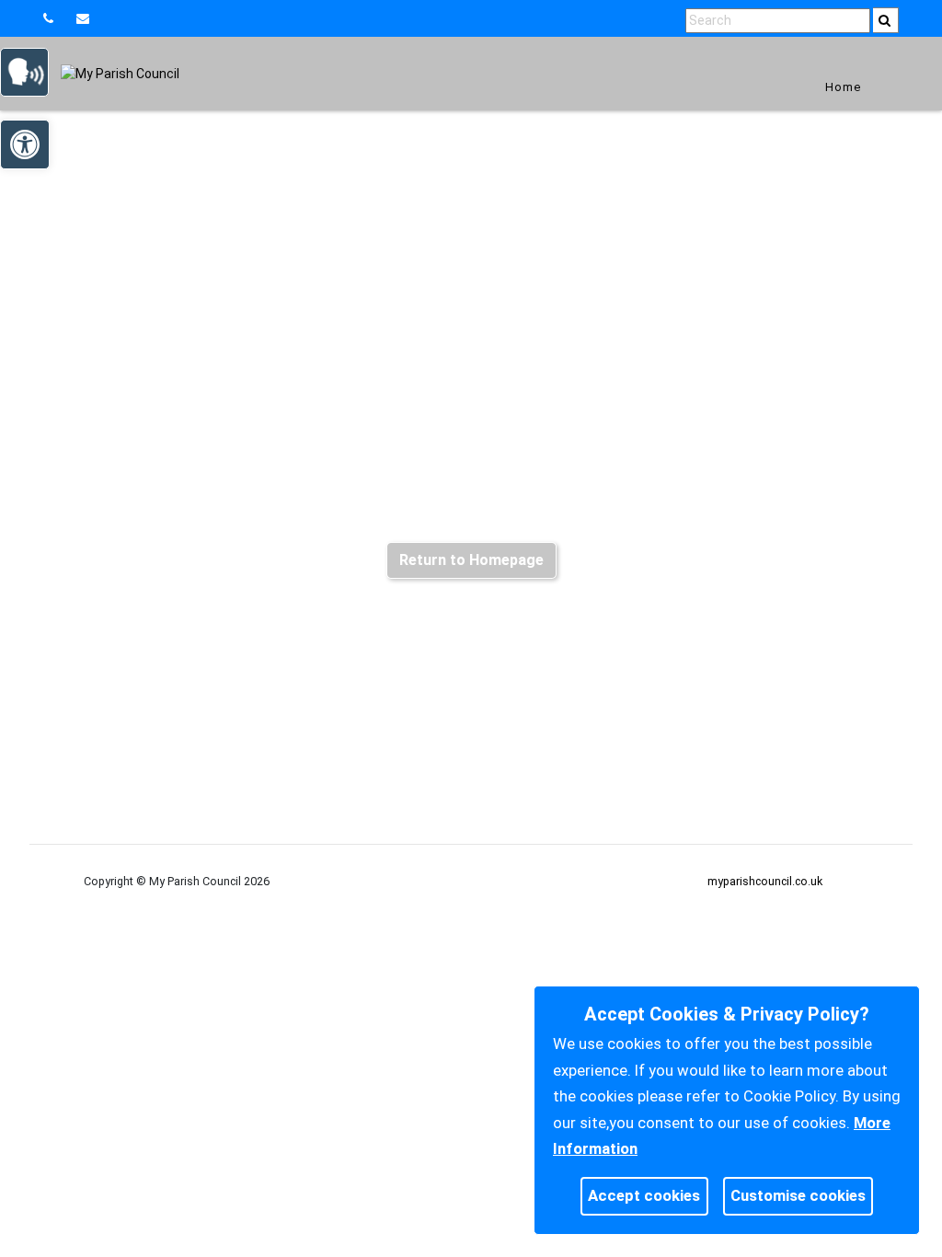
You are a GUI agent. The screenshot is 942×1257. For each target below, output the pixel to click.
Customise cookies (798, 1195)
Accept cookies (644, 1195)
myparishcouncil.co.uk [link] (764, 881)
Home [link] (843, 87)
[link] (85, 18)
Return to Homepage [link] (471, 560)
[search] (886, 20)
